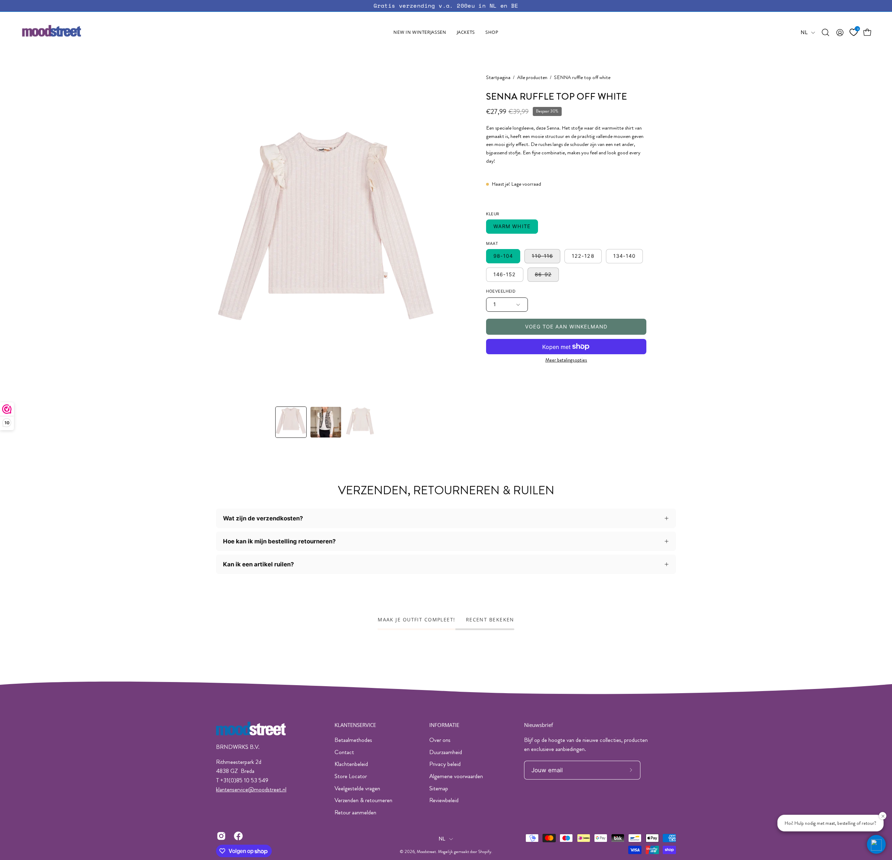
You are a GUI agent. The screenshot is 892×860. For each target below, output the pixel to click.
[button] (466, 32)
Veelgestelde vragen (357, 788)
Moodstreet (426, 852)
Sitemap (438, 788)
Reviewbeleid (444, 800)
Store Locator (350, 776)
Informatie (444, 725)
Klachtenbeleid (351, 764)
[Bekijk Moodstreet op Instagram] (220, 836)
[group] (446, 5)
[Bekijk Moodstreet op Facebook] (237, 836)
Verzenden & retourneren (363, 800)
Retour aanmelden (355, 812)
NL (804, 32)
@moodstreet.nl (267, 789)
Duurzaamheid (445, 752)
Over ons (440, 740)
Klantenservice (355, 725)
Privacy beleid (445, 764)
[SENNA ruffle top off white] (291, 422)
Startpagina (498, 77)
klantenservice (232, 789)
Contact (344, 752)
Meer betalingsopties (566, 359)
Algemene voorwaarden (456, 776)
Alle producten (532, 77)
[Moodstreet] (64, 32)
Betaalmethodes (353, 740)
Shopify (484, 852)
